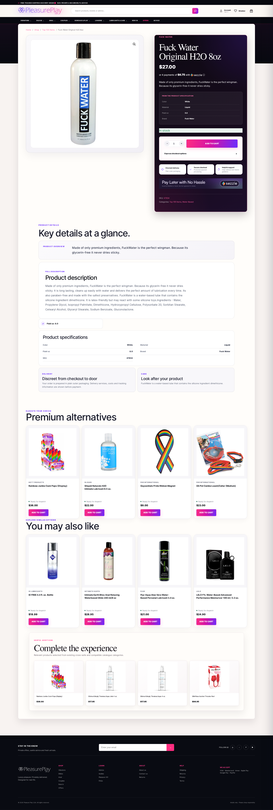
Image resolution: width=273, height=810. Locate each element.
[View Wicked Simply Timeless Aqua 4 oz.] (162, 677)
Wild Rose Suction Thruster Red (203, 696)
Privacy (182, 777)
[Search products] (195, 11)
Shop (36, 30)
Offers (60, 788)
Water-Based (188, 202)
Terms (182, 781)
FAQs (101, 781)
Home (28, 30)
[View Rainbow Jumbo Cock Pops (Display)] (58, 677)
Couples (61, 781)
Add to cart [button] (39, 512)
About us (142, 770)
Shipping (183, 770)
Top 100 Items (48, 30)
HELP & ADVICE (82, 3)
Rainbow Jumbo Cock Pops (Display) (49, 696)
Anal (60, 777)
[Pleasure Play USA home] (40, 11)
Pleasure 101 (103, 777)
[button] (134, 44)
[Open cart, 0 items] (251, 11)
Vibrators (61, 770)
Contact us (143, 773)
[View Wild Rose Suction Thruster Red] (214, 677)
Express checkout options (175, 153)
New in (61, 784)
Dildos (60, 773)
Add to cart (212, 143)
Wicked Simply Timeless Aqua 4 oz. (152, 696)
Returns (142, 777)
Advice (101, 770)
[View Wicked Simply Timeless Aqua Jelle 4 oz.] (110, 677)
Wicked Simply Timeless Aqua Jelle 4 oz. (102, 696)
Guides (101, 773)
